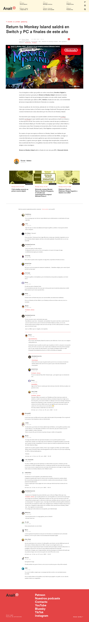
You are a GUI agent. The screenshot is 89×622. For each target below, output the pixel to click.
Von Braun (30, 233)
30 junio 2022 (34, 393)
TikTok (39, 612)
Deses (26, 282)
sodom (26, 423)
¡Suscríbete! (23, 4)
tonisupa (27, 273)
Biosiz (27, 557)
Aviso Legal (9, 615)
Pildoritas (70, 9)
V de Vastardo (29, 459)
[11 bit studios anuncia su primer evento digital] (21, 177)
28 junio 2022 (28, 215)
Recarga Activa (47, 4)
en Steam (27, 119)
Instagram (41, 615)
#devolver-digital (24, 41)
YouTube (40, 605)
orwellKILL (28, 472)
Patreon (40, 595)
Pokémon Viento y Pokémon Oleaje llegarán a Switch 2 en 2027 (68, 191)
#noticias (28, 42)
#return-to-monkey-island (50, 41)
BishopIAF (28, 413)
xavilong (27, 255)
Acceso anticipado (48, 9)
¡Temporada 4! (24, 9)
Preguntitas (70, 4)
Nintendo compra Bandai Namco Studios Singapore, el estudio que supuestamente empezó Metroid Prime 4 (44, 192)
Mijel (26, 306)
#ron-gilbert (63, 41)
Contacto (41, 602)
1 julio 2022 (27, 569)
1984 (26, 568)
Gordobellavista (30, 244)
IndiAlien (28, 214)
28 (68, 39)
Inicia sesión (45, 209)
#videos (34, 42)
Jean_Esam (34, 391)
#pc (40, 41)
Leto (26, 224)
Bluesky (40, 608)
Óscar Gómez (25, 39)
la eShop (63, 116)
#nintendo (34, 41)
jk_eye (27, 522)
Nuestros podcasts (47, 598)
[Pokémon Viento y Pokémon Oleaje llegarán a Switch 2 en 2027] (68, 177)
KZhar (26, 293)
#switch (21, 42)
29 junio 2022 (34, 370)
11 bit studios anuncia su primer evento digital (20, 190)
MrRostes (27, 512)
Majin (26, 530)
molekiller (28, 263)
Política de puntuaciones (14, 616)
